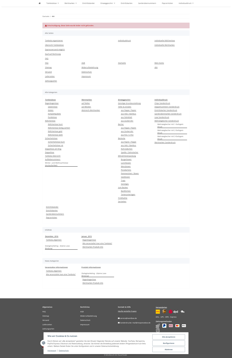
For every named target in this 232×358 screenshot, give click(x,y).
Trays (123, 180)
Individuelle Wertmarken (165, 45)
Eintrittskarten (52, 210)
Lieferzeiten (50, 76)
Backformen (126, 191)
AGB (83, 63)
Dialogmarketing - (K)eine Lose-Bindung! (57, 247)
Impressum (86, 76)
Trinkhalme (122, 198)
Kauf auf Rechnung (53, 54)
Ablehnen (169, 349)
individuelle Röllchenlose (165, 40)
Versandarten (161, 307)
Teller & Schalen (124, 107)
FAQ (46, 58)
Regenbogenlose (51, 103)
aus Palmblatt (126, 117)
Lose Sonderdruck (162, 117)
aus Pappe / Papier (128, 110)
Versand (48, 72)
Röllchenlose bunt (55, 124)
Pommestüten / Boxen (130, 173)
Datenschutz (87, 72)
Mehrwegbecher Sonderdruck (167, 121)
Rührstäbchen (126, 149)
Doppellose (49, 152)
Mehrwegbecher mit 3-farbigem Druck (170, 137)
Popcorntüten (51, 217)
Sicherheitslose (51, 138)
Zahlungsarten (51, 81)
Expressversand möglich (55, 49)
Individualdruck (124, 40)
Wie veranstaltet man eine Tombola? (97, 243)
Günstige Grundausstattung (129, 103)
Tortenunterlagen (128, 194)
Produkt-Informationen (91, 267)
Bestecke (121, 138)
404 (156, 67)
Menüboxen (126, 166)
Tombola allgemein (54, 240)
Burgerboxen (126, 159)
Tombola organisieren (54, 40)
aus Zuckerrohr (127, 121)
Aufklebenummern (52, 159)
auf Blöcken (86, 107)
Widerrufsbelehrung (90, 67)
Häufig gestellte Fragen (127, 311)
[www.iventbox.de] (40, 3)
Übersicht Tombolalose (54, 45)
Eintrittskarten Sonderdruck (166, 110)
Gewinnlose (52, 107)
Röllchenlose (50, 121)
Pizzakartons (126, 170)
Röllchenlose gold (55, 131)
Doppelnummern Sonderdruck (167, 107)
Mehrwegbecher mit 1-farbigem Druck (170, 125)
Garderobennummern (55, 214)
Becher (121, 124)
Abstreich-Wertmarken (91, 110)
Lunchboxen (126, 163)
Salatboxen (125, 177)
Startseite (122, 63)
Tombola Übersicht (52, 156)
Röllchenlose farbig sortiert (59, 128)
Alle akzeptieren (168, 337)
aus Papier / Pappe (128, 142)
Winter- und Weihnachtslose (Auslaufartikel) (56, 164)
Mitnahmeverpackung (127, 156)
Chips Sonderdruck (162, 103)
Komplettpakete (54, 114)
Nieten (50, 110)
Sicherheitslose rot (55, 145)
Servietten (122, 201)
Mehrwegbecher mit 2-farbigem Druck (170, 131)
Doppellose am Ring (53, 149)
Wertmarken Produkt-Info (93, 247)
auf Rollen (86, 103)
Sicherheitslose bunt (56, 142)
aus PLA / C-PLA (127, 135)
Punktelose (52, 117)
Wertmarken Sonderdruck (165, 142)
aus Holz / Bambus (128, 114)
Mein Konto (159, 63)
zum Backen (123, 187)
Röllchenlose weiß (55, 135)
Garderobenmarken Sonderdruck (168, 114)
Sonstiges (125, 184)
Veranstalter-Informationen (56, 267)
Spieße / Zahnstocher (129, 152)
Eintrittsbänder (52, 207)
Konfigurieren (168, 343)
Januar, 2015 (87, 236)
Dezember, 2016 (51, 236)
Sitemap (48, 67)
